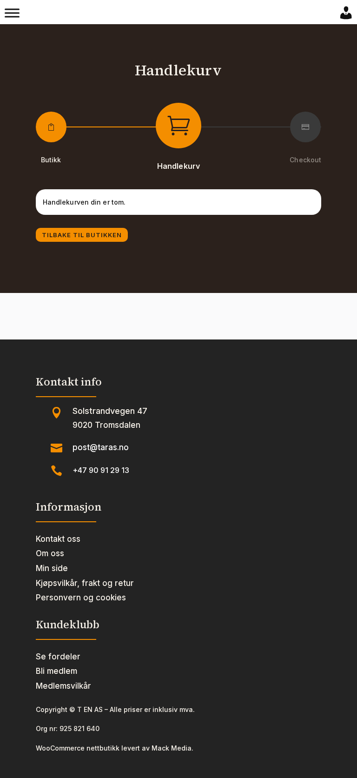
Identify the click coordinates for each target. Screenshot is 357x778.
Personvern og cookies (81, 597)
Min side (52, 568)
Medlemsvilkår (63, 686)
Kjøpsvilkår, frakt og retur (85, 583)
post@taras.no (101, 447)
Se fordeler (58, 656)
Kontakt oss (58, 539)
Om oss (50, 553)
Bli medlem (56, 671)
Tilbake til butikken (82, 235)
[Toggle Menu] (12, 13)
